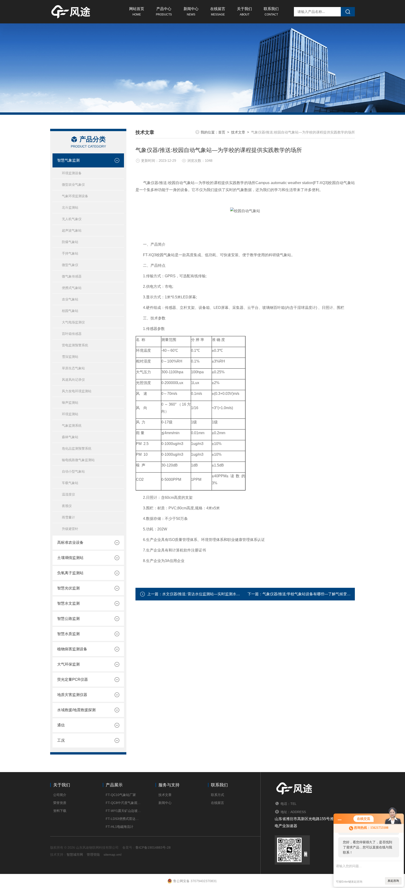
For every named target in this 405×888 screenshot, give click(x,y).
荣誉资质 (59, 803)
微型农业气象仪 (73, 184)
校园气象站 (70, 311)
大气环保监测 (68, 664)
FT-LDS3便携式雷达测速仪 (123, 819)
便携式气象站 (72, 288)
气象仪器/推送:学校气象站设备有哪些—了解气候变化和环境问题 (315, 594)
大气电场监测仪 (73, 322)
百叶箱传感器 (72, 334)
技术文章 (238, 132)
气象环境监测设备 (75, 196)
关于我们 (244, 11)
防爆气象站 (70, 242)
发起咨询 (393, 880)
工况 (61, 740)
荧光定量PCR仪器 (72, 679)
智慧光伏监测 (68, 588)
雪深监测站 (70, 357)
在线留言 (217, 11)
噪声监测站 (70, 402)
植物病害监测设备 (72, 649)
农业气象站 (70, 299)
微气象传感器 (72, 276)
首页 (221, 132)
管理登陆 (93, 854)
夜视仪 (67, 506)
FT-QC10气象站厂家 (121, 795)
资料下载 (59, 811)
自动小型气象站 (73, 471)
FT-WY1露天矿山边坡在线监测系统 (123, 811)
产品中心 (164, 11)
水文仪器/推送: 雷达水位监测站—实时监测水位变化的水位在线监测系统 (221, 594)
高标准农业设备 (70, 542)
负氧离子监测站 (70, 573)
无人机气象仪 (72, 219)
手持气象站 (70, 253)
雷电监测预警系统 (75, 345)
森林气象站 (70, 437)
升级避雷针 (70, 529)
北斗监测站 (70, 207)
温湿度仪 (68, 494)
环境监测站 (70, 414)
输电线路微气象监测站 (78, 460)
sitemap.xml (112, 854)
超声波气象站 (72, 230)
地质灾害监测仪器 (72, 695)
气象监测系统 (72, 425)
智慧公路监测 (68, 619)
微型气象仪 (70, 265)
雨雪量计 (68, 517)
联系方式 (217, 795)
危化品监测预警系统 (76, 448)
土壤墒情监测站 (70, 558)
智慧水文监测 (68, 603)
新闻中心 (191, 11)
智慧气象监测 (68, 160)
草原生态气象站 (73, 368)
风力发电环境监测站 (76, 391)
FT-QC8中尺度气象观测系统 (123, 803)
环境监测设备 (72, 173)
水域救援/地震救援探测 (76, 710)
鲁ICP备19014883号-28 (153, 847)
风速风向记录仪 (73, 379)
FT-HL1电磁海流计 (119, 827)
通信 (61, 725)
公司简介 (59, 795)
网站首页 (136, 11)
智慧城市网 (75, 854)
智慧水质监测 (68, 634)
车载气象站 (70, 483)
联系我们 (271, 11)
